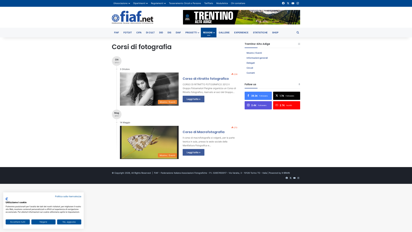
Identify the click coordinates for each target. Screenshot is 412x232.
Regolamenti (157, 3)
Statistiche (260, 32)
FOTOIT (127, 32)
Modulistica (222, 3)
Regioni (207, 32)
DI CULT (150, 32)
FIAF (116, 32)
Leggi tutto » (193, 99)
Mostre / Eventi (254, 53)
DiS (169, 32)
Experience (241, 32)
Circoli (250, 68)
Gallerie (224, 32)
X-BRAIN (286, 173)
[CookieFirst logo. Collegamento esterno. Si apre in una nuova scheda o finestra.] (7, 199)
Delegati (251, 63)
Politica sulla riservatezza (68, 196)
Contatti (251, 73)
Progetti (191, 32)
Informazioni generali (257, 58)
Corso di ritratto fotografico (206, 78)
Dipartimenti (139, 3)
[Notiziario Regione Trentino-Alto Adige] (132, 17)
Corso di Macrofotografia (204, 132)
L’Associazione (120, 3)
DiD (161, 32)
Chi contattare (238, 3)
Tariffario (208, 3)
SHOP (275, 32)
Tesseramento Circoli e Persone (185, 3)
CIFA (138, 32)
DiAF (178, 32)
